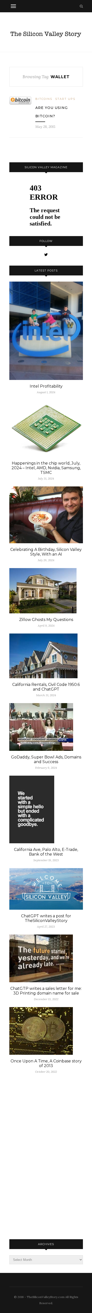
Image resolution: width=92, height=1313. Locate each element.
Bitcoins (43, 99)
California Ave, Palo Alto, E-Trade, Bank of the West (46, 852)
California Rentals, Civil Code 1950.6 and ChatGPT (46, 687)
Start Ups (65, 99)
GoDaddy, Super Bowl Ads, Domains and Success (46, 759)
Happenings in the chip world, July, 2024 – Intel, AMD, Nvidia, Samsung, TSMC (46, 468)
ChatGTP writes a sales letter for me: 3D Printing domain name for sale (46, 991)
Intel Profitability (46, 386)
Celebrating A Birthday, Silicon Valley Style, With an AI (46, 552)
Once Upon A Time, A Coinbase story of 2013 (46, 1063)
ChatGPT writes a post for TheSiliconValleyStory (46, 918)
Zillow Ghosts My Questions (46, 619)
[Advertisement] (46, 1156)
